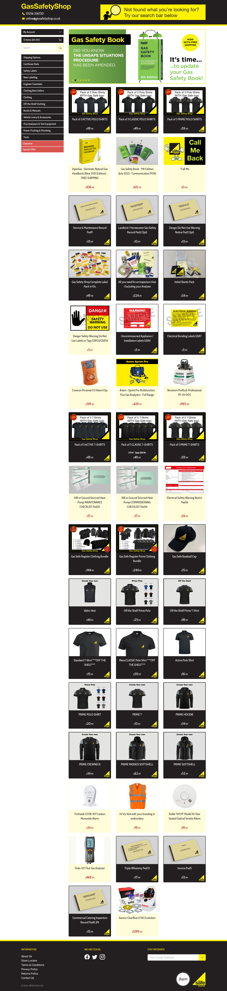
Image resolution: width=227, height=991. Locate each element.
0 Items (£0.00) (31, 39)
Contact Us (27, 977)
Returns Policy (29, 973)
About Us (26, 956)
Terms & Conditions (32, 964)
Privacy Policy (29, 969)
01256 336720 (35, 13)
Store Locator (29, 960)
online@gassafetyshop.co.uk (43, 18)
